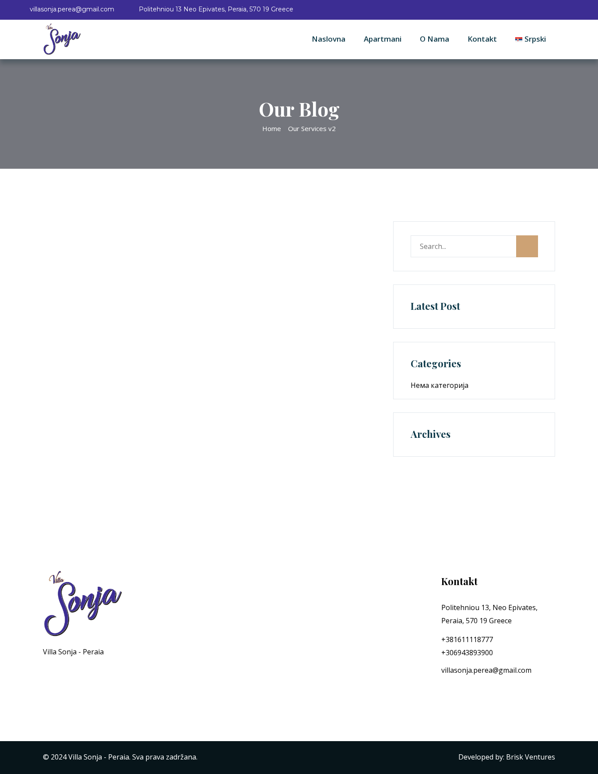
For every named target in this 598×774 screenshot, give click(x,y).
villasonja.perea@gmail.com (72, 9)
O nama (434, 39)
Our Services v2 (312, 128)
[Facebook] (444, 691)
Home (271, 128)
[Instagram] (461, 691)
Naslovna (328, 39)
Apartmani (382, 39)
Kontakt (482, 39)
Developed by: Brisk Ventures (506, 757)
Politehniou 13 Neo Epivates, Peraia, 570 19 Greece (216, 9)
